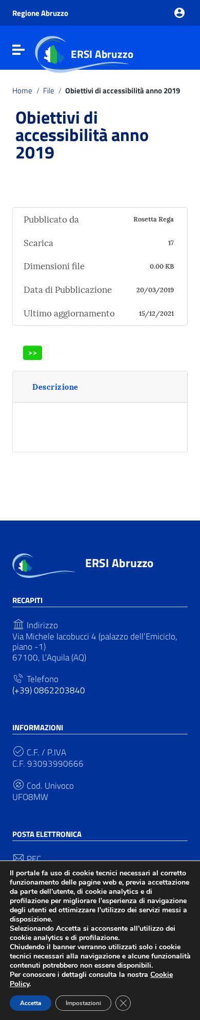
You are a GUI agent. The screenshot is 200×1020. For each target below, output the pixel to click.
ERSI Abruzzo (102, 54)
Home (22, 90)
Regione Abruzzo (40, 13)
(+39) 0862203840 (48, 690)
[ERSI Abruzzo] (43, 564)
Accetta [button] (30, 1003)
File (48, 90)
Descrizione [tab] (55, 387)
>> (32, 352)
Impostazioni (83, 1003)
